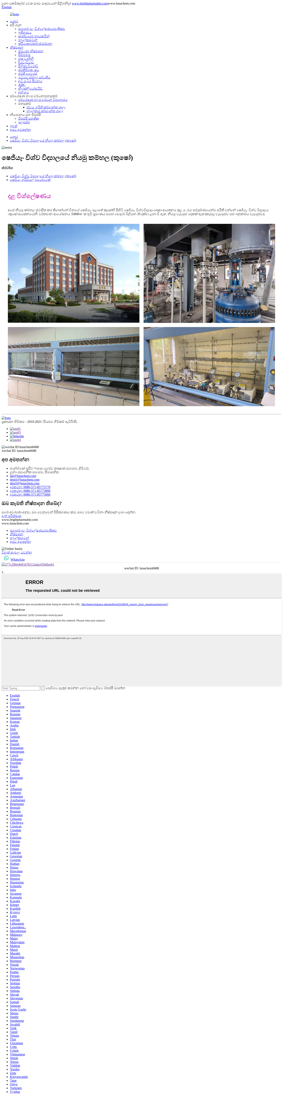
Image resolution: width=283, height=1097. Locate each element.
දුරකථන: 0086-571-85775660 (30, 494)
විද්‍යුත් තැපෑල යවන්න (17, 552)
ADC (21, 85)
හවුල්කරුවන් (27, 40)
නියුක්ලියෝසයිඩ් (30, 88)
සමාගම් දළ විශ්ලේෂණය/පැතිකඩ (41, 29)
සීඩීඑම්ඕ (24, 55)
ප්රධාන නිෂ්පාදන (30, 51)
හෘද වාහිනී (26, 58)
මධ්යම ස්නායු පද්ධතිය (34, 77)
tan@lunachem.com (23, 476)
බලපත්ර (24, 122)
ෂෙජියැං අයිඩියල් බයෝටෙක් (30, 179)
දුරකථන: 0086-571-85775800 (30, 491)
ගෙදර (14, 21)
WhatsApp (18, 559)
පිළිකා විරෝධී (28, 66)
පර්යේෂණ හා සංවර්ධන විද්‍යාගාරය (43, 100)
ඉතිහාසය (24, 32)
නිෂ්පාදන (16, 47)
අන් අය (23, 92)
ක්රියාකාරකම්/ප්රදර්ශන (35, 43)
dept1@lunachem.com (24, 479)
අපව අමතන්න (20, 129)
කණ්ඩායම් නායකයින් (34, 36)
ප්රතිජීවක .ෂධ (28, 70)
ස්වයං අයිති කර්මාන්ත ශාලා (46, 107)
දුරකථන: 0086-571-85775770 (30, 487)
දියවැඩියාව (26, 62)
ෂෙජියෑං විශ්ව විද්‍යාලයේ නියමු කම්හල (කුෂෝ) (43, 140)
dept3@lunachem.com (24, 483)
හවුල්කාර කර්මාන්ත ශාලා (45, 111)
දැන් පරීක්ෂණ (11, 516)
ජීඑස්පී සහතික (28, 118)
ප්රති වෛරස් (27, 73)
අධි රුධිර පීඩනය (30, 81)
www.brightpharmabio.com (90, 3)
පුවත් (13, 126)
